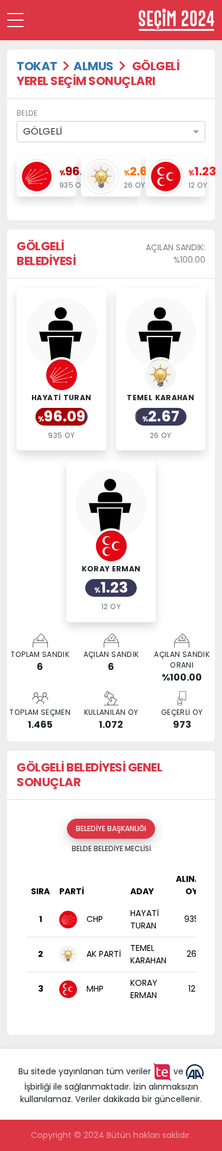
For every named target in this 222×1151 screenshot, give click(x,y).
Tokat (37, 66)
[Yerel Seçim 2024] (176, 20)
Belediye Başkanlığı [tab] (111, 828)
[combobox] (111, 132)
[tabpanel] (111, 942)
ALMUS (93, 66)
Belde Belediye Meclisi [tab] (111, 848)
